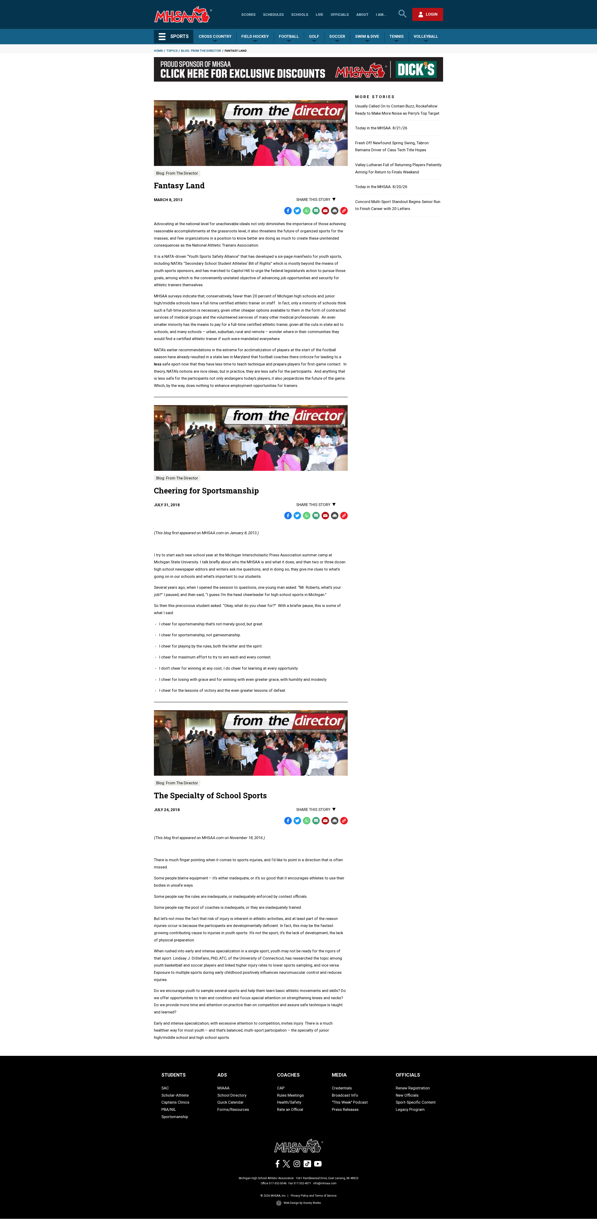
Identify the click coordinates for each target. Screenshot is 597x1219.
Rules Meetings (290, 1095)
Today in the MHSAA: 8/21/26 (381, 128)
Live (319, 15)
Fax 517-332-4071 (299, 1183)
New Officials (407, 1095)
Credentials (342, 1088)
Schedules (273, 15)
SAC (165, 1088)
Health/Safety (289, 1102)
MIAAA (223, 1088)
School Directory (231, 1095)
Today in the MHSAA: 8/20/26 (381, 186)
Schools (299, 15)
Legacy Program (410, 1109)
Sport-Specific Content (416, 1102)
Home (158, 50)
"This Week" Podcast (350, 1102)
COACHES (288, 1075)
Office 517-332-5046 (274, 1183)
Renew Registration (413, 1088)
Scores (248, 15)
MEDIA (339, 1075)
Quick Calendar (230, 1102)
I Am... (381, 15)
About (362, 15)
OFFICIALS (408, 1075)
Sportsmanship (174, 1116)
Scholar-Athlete (175, 1095)
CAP (281, 1088)
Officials (340, 15)
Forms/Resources (233, 1109)
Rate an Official (290, 1109)
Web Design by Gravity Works (302, 1203)
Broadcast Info (345, 1095)
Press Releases (345, 1109)
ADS (222, 1075)
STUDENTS (173, 1075)
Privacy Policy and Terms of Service (314, 1195)
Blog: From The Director (201, 50)
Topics (172, 50)
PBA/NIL (168, 1109)
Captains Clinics (175, 1102)
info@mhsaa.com (325, 1183)
